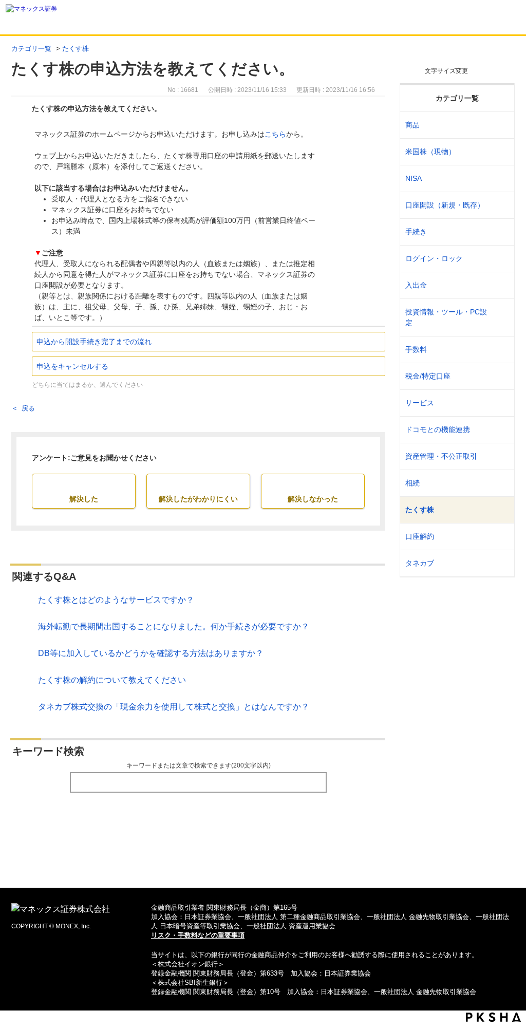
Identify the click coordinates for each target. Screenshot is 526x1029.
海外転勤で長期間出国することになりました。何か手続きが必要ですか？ (173, 626)
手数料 (416, 349)
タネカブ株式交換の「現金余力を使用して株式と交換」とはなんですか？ (173, 706)
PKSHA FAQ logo (493, 1017)
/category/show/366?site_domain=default (500, 456)
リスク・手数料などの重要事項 (198, 935)
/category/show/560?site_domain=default (500, 152)
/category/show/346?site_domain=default (500, 178)
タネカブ (419, 563)
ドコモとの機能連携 (437, 429)
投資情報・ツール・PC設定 (446, 317)
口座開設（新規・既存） (444, 205)
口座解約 (419, 536)
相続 (412, 483)
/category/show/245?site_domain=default (500, 232)
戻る (28, 408)
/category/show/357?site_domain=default (500, 317)
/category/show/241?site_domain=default (500, 205)
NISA (413, 178)
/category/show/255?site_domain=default (500, 376)
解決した (83, 499)
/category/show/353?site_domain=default (500, 403)
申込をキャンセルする (72, 366)
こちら (275, 134)
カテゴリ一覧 (31, 48)
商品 (412, 125)
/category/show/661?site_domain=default (500, 430)
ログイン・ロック (434, 258)
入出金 (416, 285)
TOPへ (263, 863)
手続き (416, 232)
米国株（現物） (430, 151)
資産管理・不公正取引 (441, 456)
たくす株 (75, 48)
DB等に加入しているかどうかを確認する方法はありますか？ (151, 653)
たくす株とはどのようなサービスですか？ (116, 599)
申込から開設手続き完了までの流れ (94, 342)
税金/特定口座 (427, 376)
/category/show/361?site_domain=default (500, 259)
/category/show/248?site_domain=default (500, 483)
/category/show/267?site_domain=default (500, 125)
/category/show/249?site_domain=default (500, 285)
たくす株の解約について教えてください (112, 680)
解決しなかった (313, 499)
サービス (419, 403)
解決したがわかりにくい (198, 499)
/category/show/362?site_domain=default (500, 349)
